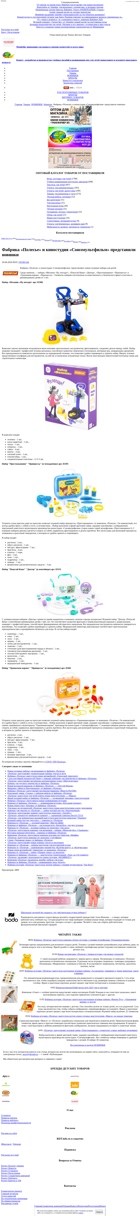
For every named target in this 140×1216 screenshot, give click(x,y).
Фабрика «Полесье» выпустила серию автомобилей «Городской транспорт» (42, 776)
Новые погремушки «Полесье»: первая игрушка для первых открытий (90, 954)
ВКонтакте (6, 1144)
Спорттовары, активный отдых (61, 221)
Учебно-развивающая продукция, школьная (67, 182)
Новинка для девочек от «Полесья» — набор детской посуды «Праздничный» (43, 810)
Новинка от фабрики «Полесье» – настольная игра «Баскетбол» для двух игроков (45, 825)
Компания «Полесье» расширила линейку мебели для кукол (35, 860)
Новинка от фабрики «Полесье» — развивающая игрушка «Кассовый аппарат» (44, 803)
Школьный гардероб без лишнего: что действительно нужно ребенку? (54, 912)
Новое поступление (56, 218)
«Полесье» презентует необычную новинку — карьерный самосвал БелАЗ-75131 (45, 815)
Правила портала (9, 1118)
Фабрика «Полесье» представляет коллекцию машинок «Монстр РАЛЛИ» (42, 791)
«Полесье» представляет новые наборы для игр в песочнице (35, 842)
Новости (74, 1206)
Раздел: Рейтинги (9, 1178)
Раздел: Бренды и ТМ (11, 1180)
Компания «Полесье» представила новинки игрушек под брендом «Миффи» (43, 835)
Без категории (53, 200)
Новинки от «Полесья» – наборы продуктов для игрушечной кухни (39, 845)
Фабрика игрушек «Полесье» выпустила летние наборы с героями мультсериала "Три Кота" (50, 865)
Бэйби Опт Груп (6, 238)
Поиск (103, 1206)
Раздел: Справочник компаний (15, 1175)
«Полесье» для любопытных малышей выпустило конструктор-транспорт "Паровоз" (47, 818)
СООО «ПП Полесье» (55, 762)
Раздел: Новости (8, 1168)
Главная (72, 68)
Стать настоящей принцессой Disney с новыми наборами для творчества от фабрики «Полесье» (52, 778)
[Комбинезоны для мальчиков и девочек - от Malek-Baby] (70, 125)
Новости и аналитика (73, 80)
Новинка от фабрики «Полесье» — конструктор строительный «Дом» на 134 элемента (47, 855)
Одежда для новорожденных (60, 188)
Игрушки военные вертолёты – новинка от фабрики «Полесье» (37, 833)
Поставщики (73, 70)
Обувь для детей (54, 215)
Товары (72, 73)
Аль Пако (38, 239)
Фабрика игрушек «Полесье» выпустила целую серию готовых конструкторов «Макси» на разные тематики (81, 1016)
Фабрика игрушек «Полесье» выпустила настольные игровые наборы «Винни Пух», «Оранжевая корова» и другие (90, 1000)
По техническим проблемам (14, 1198)
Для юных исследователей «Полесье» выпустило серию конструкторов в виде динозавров (49, 808)
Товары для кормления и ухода (61, 194)
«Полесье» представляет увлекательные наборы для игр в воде (36, 773)
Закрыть (99, 1212)
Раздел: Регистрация (10, 1173)
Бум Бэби (67, 241)
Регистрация (94, 1206)
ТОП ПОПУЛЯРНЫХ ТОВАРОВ (73, 92)
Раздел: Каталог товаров (12, 1166)
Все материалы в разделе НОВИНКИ (87, 1045)
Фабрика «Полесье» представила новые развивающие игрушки (37, 800)
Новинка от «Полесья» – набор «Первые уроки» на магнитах (36, 852)
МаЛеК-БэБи (56, 240)
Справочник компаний (52, 1206)
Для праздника (54, 203)
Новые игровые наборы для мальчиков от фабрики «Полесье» (36, 771)
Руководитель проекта (11, 1191)
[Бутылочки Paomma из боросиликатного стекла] (70, 168)
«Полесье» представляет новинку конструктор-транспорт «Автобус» (39, 813)
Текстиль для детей (56, 185)
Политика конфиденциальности (16, 1123)
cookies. (80, 1213)
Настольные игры (55, 206)
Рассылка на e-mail (10, 29)
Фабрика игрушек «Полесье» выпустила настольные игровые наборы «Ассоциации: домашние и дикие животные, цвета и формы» (81, 972)
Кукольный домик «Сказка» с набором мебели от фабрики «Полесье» (39, 793)
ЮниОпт (84, 242)
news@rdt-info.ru (30, 1054)
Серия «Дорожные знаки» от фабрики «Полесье (29, 840)
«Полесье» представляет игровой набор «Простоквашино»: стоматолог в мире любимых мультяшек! (90, 1030)
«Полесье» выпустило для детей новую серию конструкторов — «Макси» (41, 796)
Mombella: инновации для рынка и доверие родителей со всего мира (50, 47)
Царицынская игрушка (23, 239)
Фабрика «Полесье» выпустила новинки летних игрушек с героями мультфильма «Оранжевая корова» (82, 940)
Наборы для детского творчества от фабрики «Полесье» (33, 783)
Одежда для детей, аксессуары (61, 191)
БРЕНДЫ (72, 78)
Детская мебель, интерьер (59, 197)
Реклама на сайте (9, 1133)
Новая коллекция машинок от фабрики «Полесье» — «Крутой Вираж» (40, 786)
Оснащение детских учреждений (62, 212)
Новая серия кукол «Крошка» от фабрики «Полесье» (31, 805)
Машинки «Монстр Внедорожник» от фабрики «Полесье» (34, 788)
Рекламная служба (9, 1203)
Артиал (47, 240)
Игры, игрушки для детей (59, 179)
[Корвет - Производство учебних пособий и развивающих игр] (70, 146)
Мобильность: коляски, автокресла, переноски (68, 227)
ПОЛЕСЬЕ (24, 262)
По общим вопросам (10, 1201)
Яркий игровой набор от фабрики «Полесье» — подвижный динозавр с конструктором (48, 798)
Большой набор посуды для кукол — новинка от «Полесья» (35, 820)
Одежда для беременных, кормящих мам (66, 224)
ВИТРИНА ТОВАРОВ (73, 97)
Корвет (75, 242)
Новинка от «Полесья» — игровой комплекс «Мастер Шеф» (35, 823)
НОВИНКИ (72, 75)
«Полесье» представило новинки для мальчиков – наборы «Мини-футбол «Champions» (48, 830)
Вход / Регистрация (10, 32)
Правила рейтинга (9, 1120)
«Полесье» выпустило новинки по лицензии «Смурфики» (34, 837)
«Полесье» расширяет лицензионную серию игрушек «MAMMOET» (39, 857)
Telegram (17, 1144)
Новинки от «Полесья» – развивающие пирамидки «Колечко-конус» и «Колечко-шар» (47, 847)
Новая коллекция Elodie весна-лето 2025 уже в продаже (82, 987)
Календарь (83, 1206)
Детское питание (55, 209)
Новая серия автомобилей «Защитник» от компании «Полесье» (37, 850)
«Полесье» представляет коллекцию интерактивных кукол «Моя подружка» (42, 781)
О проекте (6, 1115)
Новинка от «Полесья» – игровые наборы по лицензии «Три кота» (38, 828)
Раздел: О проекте (9, 1171)
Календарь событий (73, 83)
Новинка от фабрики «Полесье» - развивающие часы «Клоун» (36, 862)
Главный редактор (9, 1193)
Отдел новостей (8, 1196)
